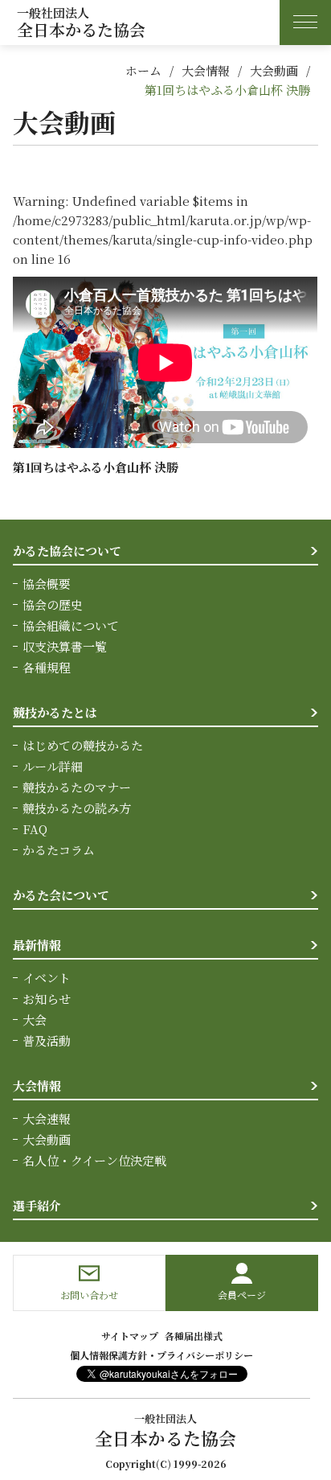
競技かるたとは (55, 712)
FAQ (34, 828)
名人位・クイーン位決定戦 (94, 1160)
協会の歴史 (52, 604)
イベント (46, 977)
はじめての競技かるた (82, 745)
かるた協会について (67, 550)
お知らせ (46, 998)
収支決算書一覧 (64, 646)
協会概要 (46, 583)
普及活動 (46, 1040)
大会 (34, 1019)
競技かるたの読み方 (76, 808)
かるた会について (61, 894)
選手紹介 (37, 1205)
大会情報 (206, 70)
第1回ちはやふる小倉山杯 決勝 (227, 89)
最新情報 (37, 944)
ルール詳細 (52, 766)
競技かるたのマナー (76, 787)
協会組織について (70, 625)
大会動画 (274, 70)
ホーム (143, 70)
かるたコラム (58, 849)
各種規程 (46, 667)
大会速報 (46, 1118)
